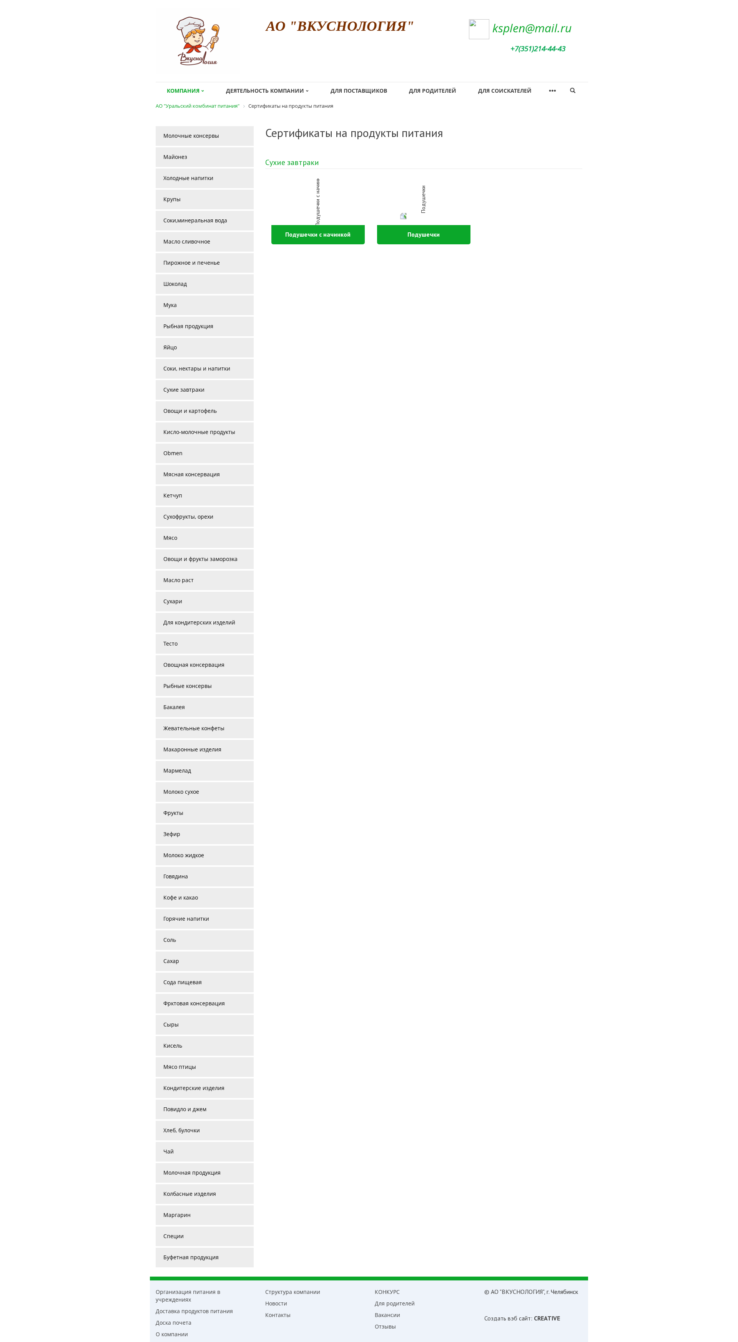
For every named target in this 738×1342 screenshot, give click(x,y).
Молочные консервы (191, 135)
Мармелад (177, 770)
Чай (168, 1151)
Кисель (172, 1045)
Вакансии (387, 1315)
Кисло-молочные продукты (199, 432)
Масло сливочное (186, 241)
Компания (183, 90)
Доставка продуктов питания (194, 1311)
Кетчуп (172, 495)
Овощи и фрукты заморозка (200, 559)
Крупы (172, 199)
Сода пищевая (182, 982)
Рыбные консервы (187, 685)
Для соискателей (505, 90)
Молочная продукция (192, 1172)
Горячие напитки (186, 918)
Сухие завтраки (292, 162)
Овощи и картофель (190, 410)
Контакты (278, 1315)
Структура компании (292, 1291)
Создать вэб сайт (507, 1318)
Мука (170, 305)
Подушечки (423, 234)
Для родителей (432, 90)
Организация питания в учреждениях (188, 1295)
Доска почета (173, 1322)
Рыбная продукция (188, 326)
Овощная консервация (193, 664)
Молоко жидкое (183, 855)
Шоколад (175, 283)
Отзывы (385, 1326)
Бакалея (174, 707)
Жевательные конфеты (193, 728)
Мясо (170, 537)
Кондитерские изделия (193, 1088)
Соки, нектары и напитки (196, 368)
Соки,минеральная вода (195, 220)
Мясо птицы (179, 1066)
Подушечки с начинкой (318, 234)
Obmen (173, 453)
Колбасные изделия (189, 1193)
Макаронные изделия (192, 749)
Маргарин (177, 1214)
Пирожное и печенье (191, 262)
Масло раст (178, 580)
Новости (276, 1303)
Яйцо (170, 347)
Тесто (170, 643)
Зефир (171, 834)
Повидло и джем (184, 1109)
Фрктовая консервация (194, 1003)
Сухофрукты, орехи (188, 516)
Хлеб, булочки (181, 1130)
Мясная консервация (191, 474)
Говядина (175, 876)
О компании (172, 1334)
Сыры (171, 1024)
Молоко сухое (181, 791)
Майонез (175, 156)
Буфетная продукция (191, 1257)
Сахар (171, 961)
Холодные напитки (188, 178)
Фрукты (173, 812)
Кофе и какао (180, 897)
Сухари (172, 601)
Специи (173, 1236)
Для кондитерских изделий (199, 622)
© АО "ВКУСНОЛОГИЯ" (514, 1291)
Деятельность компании (265, 90)
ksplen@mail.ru (532, 28)
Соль (169, 939)
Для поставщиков (359, 90)
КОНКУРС (387, 1291)
